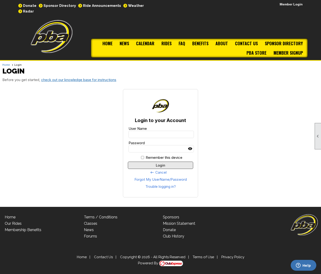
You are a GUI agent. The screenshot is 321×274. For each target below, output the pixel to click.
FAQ (182, 43)
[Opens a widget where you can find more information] (303, 266)
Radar (28, 11)
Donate (29, 6)
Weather (136, 6)
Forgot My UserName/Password (160, 179)
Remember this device (164, 157)
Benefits (200, 43)
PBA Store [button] (256, 53)
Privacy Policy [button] (232, 257)
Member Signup (288, 53)
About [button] (221, 43)
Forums (90, 236)
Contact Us (246, 43)
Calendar (145, 43)
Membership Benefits (23, 230)
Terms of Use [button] (203, 257)
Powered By (148, 263)
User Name (138, 128)
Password (137, 143)
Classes (90, 223)
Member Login (291, 4)
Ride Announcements (102, 6)
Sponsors (171, 217)
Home (107, 43)
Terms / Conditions (100, 217)
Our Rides (13, 223)
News (124, 43)
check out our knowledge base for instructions (78, 80)
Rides (166, 43)
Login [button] (160, 165)
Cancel (158, 172)
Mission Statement (179, 223)
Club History (173, 236)
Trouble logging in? (160, 186)
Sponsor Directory (59, 6)
